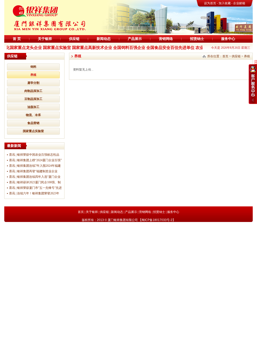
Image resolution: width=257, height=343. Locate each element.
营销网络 (166, 39)
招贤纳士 (197, 39)
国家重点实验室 (33, 131)
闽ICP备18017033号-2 (157, 220)
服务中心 (228, 39)
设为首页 (210, 3)
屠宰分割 (33, 83)
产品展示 (135, 39)
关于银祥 (45, 39)
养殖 (33, 75)
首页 (225, 56)
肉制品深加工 (33, 91)
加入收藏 (225, 3)
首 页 (17, 39)
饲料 (33, 67)
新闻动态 (104, 39)
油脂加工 (33, 107)
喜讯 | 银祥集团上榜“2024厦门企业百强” (35, 160)
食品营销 (33, 123)
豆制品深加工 (33, 99)
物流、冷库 (33, 115)
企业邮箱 (239, 3)
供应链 (74, 39)
